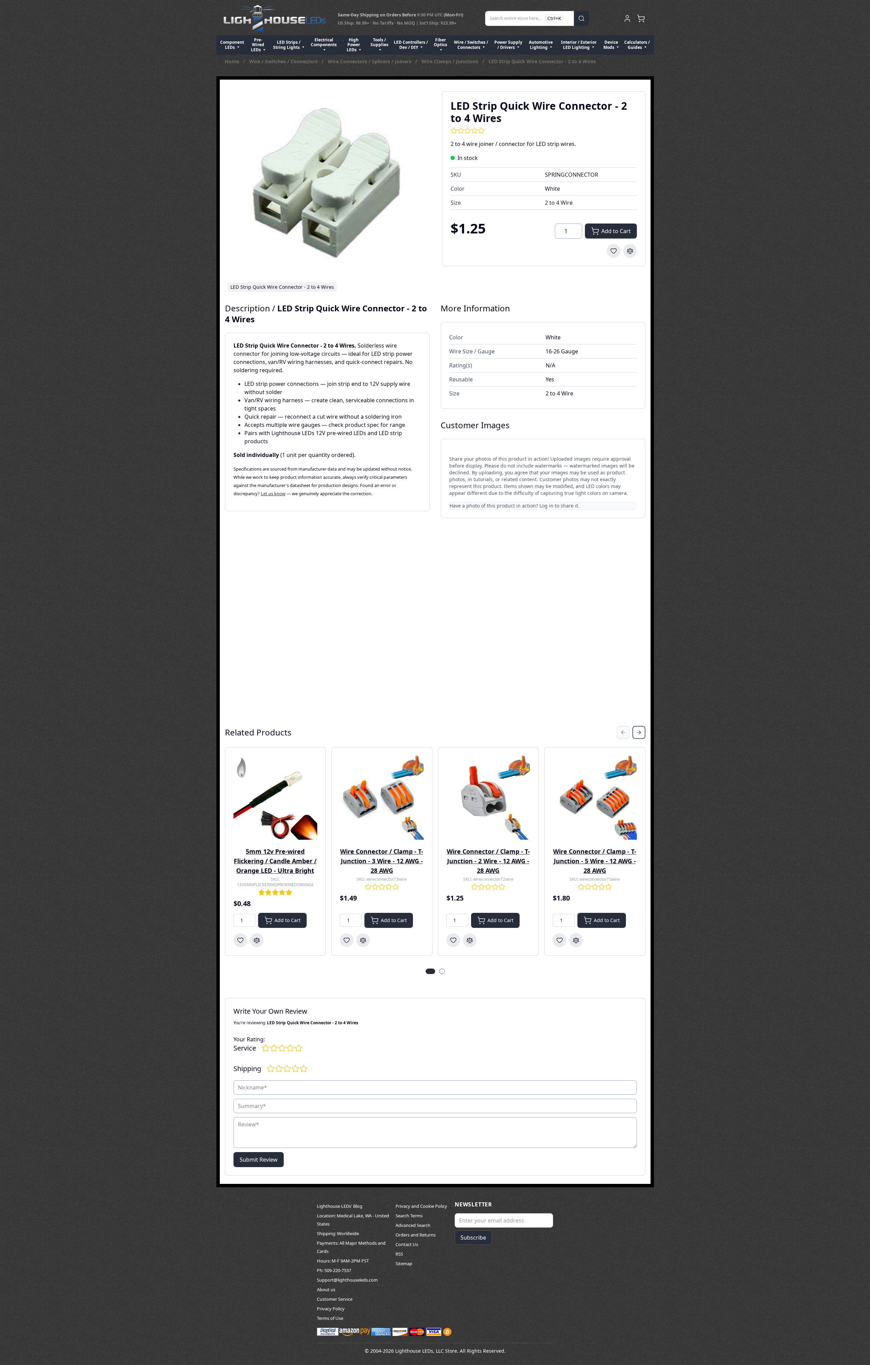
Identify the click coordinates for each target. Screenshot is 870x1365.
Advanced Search (413, 1225)
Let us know (273, 493)
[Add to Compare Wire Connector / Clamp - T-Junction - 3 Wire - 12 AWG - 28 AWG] (363, 940)
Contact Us (407, 1244)
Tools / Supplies (379, 42)
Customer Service (334, 1299)
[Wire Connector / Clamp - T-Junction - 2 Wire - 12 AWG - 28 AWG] (488, 798)
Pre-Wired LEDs (257, 45)
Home (232, 61)
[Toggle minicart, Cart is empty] (641, 18)
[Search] (581, 18)
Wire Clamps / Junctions (449, 61)
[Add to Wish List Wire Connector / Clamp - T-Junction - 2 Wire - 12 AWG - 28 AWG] (453, 940)
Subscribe (473, 1237)
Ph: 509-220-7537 (334, 1270)
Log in (546, 505)
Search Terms (409, 1216)
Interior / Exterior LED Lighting (579, 44)
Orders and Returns (416, 1235)
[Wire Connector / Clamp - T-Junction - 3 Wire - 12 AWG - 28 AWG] (382, 798)
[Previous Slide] (623, 732)
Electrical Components (324, 42)
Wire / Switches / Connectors (471, 44)
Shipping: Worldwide (338, 1233)
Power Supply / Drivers (508, 44)
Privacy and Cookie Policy (421, 1206)
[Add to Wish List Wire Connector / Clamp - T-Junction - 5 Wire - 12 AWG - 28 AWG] (559, 940)
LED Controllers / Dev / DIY (411, 44)
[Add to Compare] (630, 251)
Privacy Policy (331, 1309)
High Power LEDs (353, 45)
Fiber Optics (440, 42)
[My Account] (627, 18)
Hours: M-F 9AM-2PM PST (343, 1261)
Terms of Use (330, 1318)
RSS (399, 1254)
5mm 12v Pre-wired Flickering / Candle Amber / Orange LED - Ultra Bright (275, 861)
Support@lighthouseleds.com (347, 1280)
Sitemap (404, 1263)
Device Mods (610, 44)
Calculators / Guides (637, 44)
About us (326, 1289)
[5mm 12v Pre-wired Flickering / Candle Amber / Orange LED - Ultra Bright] (275, 798)
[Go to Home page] (274, 18)
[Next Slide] (638, 732)
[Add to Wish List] (613, 251)
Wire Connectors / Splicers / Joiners (369, 61)
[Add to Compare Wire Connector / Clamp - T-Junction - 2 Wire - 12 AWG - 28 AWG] (470, 940)
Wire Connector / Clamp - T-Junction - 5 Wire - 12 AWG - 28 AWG (594, 861)
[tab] (430, 971)
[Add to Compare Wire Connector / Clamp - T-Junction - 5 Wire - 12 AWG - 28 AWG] (576, 940)
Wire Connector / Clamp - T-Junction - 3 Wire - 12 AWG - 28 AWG (381, 861)
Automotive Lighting (541, 44)
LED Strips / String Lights (287, 44)
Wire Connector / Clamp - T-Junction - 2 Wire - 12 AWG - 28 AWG (488, 861)
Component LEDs (232, 44)
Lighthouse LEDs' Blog (339, 1206)
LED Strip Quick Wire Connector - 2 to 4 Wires (542, 61)
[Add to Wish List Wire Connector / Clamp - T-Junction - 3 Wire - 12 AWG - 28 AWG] (346, 940)
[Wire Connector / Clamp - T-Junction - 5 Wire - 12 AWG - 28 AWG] (595, 798)
